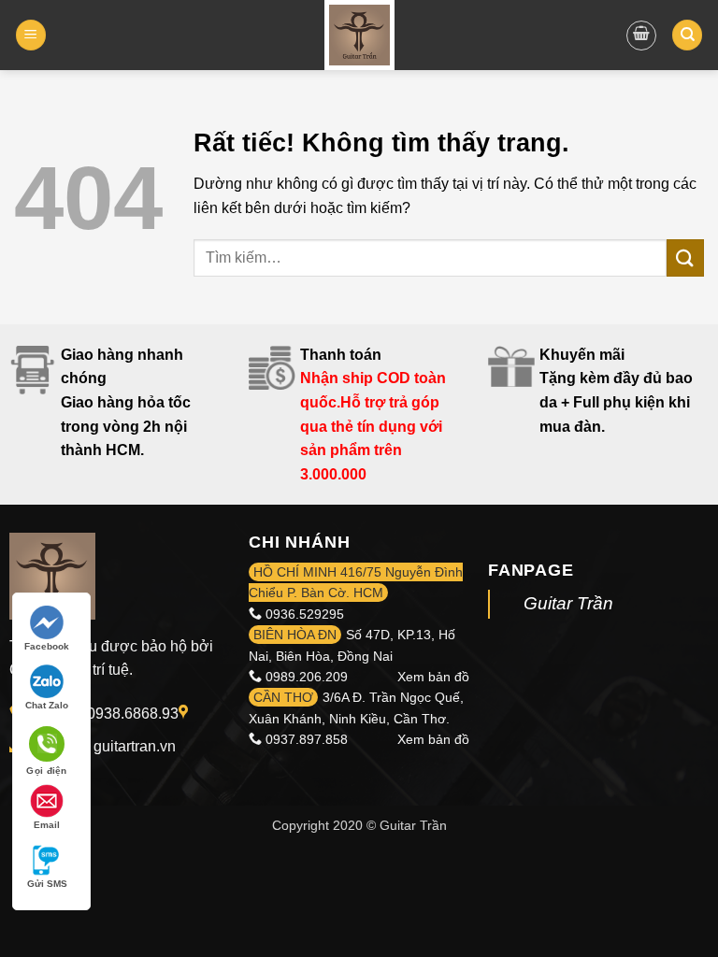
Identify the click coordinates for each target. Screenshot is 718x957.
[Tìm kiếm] (687, 35)
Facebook (46, 646)
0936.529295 (305, 614)
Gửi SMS (47, 883)
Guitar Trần (568, 603)
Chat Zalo (46, 705)
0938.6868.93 (133, 713)
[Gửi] (685, 257)
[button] (31, 35)
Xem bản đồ (433, 676)
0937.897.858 (307, 739)
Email (47, 825)
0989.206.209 (307, 676)
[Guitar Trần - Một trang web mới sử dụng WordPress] (359, 35)
